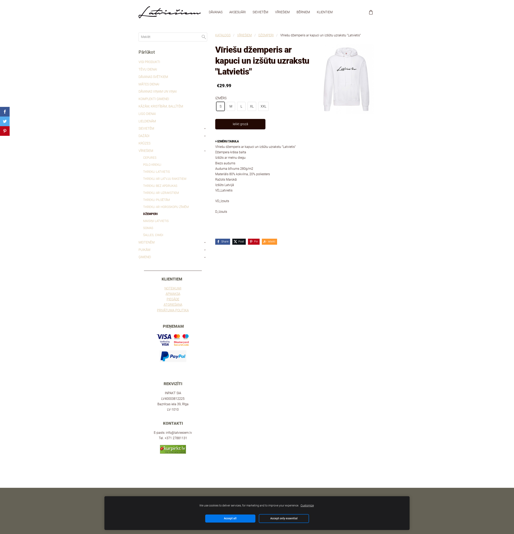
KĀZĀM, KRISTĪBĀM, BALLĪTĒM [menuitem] (161, 106)
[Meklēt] (204, 37)
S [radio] (220, 106)
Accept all (230, 518)
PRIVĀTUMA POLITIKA (173, 310)
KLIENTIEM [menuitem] (325, 12)
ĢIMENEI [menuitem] (145, 257)
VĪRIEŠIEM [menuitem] (282, 12)
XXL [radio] (263, 106)
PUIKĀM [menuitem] (144, 250)
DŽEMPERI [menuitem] (150, 214)
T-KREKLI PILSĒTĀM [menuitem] (156, 200)
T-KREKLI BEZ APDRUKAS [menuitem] (160, 186)
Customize (307, 505)
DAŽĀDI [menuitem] (144, 136)
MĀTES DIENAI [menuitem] (149, 84)
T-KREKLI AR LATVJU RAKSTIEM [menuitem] (164, 179)
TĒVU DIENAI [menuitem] (148, 69)
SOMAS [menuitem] (148, 228)
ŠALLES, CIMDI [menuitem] (153, 235)
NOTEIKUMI (172, 288)
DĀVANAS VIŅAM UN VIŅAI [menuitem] (158, 91)
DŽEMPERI (266, 35)
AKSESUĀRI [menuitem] (237, 12)
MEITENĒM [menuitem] (147, 242)
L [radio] (241, 106)
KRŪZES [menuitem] (144, 143)
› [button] (205, 128)
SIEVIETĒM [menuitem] (260, 12)
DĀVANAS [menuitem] (215, 12)
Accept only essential (284, 518)
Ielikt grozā (240, 124)
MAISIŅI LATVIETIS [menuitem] (156, 221)
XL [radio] (252, 106)
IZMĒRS (220, 98)
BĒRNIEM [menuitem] (303, 12)
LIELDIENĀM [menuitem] (147, 121)
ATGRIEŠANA (173, 305)
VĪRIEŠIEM (244, 35)
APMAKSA (173, 294)
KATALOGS (222, 35)
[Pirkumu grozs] (370, 12)
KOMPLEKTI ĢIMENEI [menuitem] (154, 99)
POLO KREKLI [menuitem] (152, 165)
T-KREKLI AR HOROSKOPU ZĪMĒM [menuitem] (166, 207)
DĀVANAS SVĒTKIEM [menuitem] (153, 77)
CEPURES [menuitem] (149, 158)
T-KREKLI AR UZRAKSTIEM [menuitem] (161, 193)
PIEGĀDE (173, 299)
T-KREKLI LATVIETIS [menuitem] (156, 172)
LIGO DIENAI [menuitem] (147, 114)
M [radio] (230, 106)
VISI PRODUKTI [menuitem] (149, 62)
